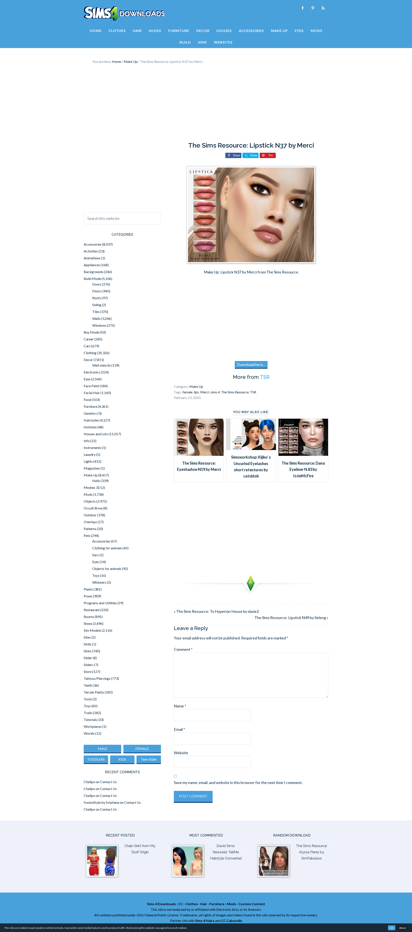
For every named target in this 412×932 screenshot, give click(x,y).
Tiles (96, 312)
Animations (92, 258)
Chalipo (89, 782)
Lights (88, 461)
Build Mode (92, 278)
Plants (88, 589)
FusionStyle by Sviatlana (101, 802)
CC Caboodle (231, 920)
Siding (96, 305)
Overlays (90, 522)
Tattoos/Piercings (97, 678)
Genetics (90, 413)
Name (180, 706)
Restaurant (92, 610)
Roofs (96, 298)
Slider (88, 658)
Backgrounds (93, 272)
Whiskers (99, 582)
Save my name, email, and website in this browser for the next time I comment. (238, 782)
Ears (95, 555)
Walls (96, 318)
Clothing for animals (107, 548)
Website (181, 752)
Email (179, 729)
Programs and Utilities (100, 603)
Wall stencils (101, 365)
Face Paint (91, 386)
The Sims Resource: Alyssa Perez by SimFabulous (311, 852)
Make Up (196, 386)
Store (88, 671)
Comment (183, 649)
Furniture (90, 406)
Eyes (87, 379)
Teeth (88, 685)
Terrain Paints (94, 692)
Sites (87, 637)
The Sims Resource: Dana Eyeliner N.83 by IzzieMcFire (303, 469)
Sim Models (92, 630)
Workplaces (93, 726)
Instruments (92, 448)
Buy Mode (91, 332)
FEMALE (142, 748)
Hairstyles (91, 420)
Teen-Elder (149, 759)
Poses (88, 596)
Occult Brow (93, 508)
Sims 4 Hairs (204, 920)
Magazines (92, 468)
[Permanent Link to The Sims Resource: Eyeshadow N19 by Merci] (199, 454)
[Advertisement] (206, 103)
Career (89, 339)
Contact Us (108, 782)
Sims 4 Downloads (124, 13)
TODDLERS (96, 759)
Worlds (89, 733)
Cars (87, 346)
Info (87, 441)
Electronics (92, 372)
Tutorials (90, 720)
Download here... (251, 364)
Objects (90, 501)
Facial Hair (92, 393)
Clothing (90, 353)
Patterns (90, 529)
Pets (87, 535)
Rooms (89, 617)
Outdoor (90, 515)
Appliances (92, 265)
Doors (96, 284)
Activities (91, 251)
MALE (102, 748)
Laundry (89, 454)
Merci (204, 392)
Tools (88, 699)
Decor (88, 360)
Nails (96, 481)
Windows (99, 325)
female (187, 392)
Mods (88, 494)
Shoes (88, 623)
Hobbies (90, 427)
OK (392, 927)
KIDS (122, 759)
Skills (87, 644)
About (402, 927)
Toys (95, 575)
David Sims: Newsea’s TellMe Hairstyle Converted (226, 852)
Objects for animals (106, 568)
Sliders (89, 665)
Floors (97, 291)
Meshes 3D (92, 487)
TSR (265, 377)
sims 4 (215, 392)
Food (87, 399)
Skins (87, 651)
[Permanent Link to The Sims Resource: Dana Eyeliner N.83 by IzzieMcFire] (303, 454)
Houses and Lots (96, 434)
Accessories (92, 244)
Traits (88, 713)
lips (196, 392)
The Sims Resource (235, 392)
